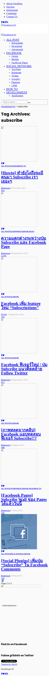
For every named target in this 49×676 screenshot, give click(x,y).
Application (17, 95)
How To (12, 89)
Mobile (15, 59)
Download (16, 46)
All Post (12, 39)
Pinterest (15, 82)
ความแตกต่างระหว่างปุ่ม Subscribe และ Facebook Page (23, 242)
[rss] (7, 22)
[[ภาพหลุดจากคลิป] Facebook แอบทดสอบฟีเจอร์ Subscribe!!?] (19, 418)
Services (10, 6)
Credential (11, 13)
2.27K (3, 255)
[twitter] (3, 22)
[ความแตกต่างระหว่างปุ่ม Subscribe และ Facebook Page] (19, 226)
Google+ (15, 79)
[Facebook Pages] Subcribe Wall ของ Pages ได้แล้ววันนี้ (24, 499)
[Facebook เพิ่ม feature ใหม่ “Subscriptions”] (19, 291)
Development (16, 92)
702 (3, 513)
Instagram (16, 72)
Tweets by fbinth (9, 664)
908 (3, 447)
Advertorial (12, 10)
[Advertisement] (22, 29)
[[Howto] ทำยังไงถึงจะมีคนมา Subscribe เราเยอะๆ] (19, 160)
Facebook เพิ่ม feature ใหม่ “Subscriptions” (21, 305)
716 (3, 578)
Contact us (11, 16)
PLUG (4, 314)
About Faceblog (14, 3)
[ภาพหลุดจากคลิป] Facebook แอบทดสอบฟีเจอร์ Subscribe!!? (21, 434)
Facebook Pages (19, 62)
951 (3, 190)
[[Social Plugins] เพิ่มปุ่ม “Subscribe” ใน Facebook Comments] (19, 548)
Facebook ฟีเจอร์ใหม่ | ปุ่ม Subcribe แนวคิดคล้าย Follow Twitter (24, 368)
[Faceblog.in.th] (8, 25)
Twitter (15, 75)
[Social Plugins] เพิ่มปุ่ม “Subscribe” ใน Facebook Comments (24, 564)
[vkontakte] (5, 22)
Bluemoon (5, 188)
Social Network (19, 66)
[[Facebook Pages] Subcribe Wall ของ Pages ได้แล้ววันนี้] (19, 483)
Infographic (17, 43)
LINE (14, 85)
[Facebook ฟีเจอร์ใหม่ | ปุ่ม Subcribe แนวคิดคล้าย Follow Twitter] (19, 352)
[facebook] (1, 22)
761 (3, 317)
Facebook (14, 52)
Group (14, 56)
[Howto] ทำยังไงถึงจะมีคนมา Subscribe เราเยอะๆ (22, 176)
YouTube (16, 69)
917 (3, 382)
